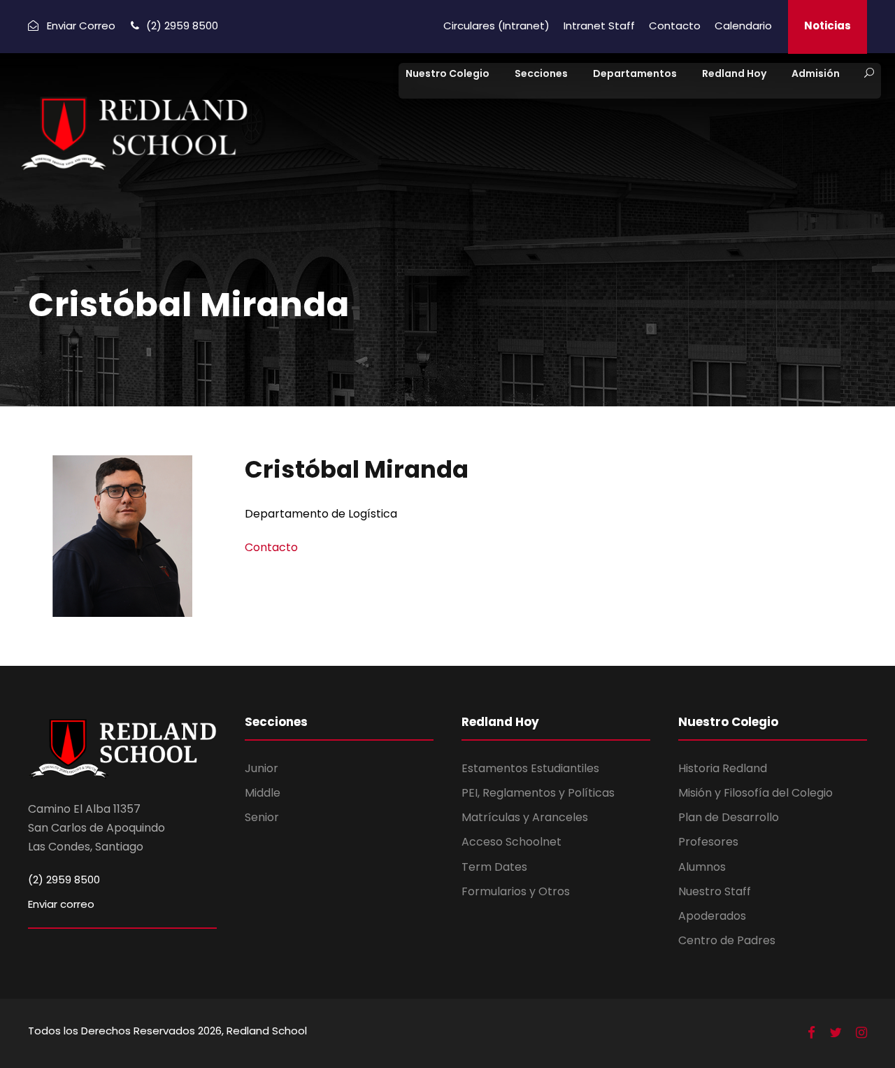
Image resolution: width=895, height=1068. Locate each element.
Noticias (827, 25)
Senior (262, 817)
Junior (261, 768)
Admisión (816, 73)
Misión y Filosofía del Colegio (755, 793)
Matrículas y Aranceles (524, 817)
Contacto (675, 25)
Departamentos (635, 73)
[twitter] (835, 1033)
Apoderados (712, 916)
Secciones (541, 73)
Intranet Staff (599, 25)
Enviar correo (61, 904)
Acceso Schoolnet (511, 842)
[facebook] (811, 1033)
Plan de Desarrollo (728, 817)
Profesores (708, 842)
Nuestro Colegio (447, 73)
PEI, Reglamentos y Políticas (538, 793)
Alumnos (702, 867)
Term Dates (494, 867)
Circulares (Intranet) (496, 25)
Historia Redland (722, 768)
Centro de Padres (726, 940)
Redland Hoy (734, 73)
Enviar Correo (81, 25)
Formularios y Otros (515, 891)
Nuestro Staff (714, 891)
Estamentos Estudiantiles (530, 768)
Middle (262, 793)
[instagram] (861, 1033)
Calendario (743, 25)
